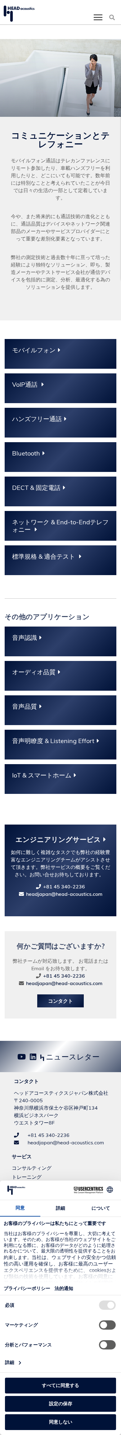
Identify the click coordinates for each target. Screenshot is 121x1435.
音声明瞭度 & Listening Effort (53, 741)
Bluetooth (26, 453)
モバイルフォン (34, 350)
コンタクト (60, 1001)
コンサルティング (32, 1168)
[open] (98, 17)
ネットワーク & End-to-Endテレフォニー (60, 525)
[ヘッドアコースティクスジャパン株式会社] (19, 14)
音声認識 (24, 637)
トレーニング (27, 1177)
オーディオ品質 (34, 672)
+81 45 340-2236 (64, 886)
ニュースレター (72, 1056)
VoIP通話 (25, 384)
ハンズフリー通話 (37, 419)
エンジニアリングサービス (58, 839)
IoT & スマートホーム (41, 775)
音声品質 (24, 706)
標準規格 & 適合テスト (44, 556)
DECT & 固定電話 (36, 487)
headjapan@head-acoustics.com (64, 894)
